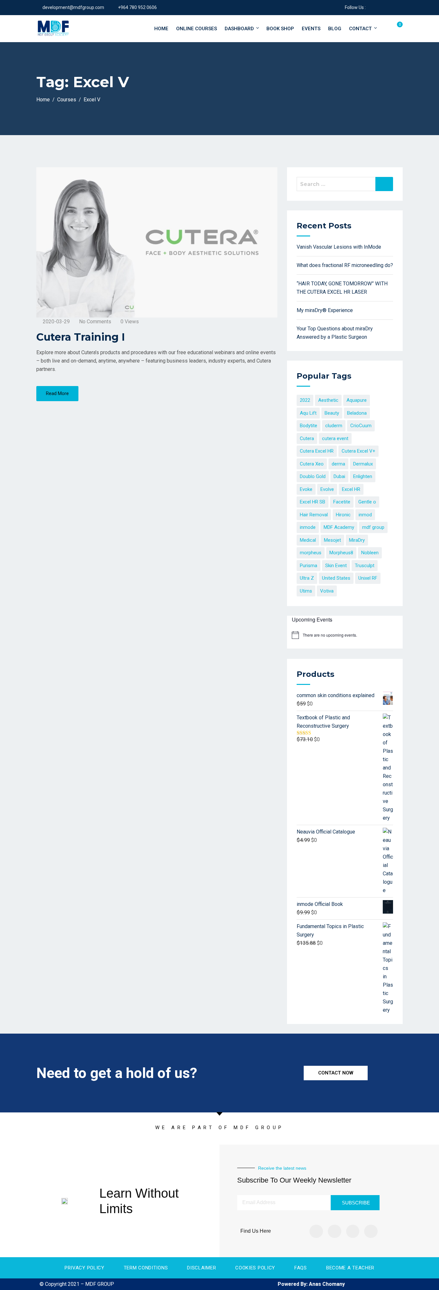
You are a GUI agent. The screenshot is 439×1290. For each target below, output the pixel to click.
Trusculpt (364, 565)
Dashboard (239, 29)
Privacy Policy (84, 1268)
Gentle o (367, 502)
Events (311, 29)
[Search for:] (345, 184)
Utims (306, 591)
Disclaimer (201, 1268)
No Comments (95, 321)
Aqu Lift (308, 413)
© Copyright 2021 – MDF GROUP (77, 1284)
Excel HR (351, 489)
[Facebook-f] (316, 1231)
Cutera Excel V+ (358, 451)
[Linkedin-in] (353, 1231)
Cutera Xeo (312, 464)
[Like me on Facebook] (370, 7)
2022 (305, 400)
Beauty (332, 413)
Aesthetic (328, 400)
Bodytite (308, 425)
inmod (365, 515)
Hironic (343, 515)
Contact (360, 29)
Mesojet (332, 540)
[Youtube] (371, 1231)
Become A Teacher (350, 1268)
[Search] (384, 184)
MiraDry (357, 540)
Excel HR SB (312, 502)
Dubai (339, 476)
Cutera (307, 438)
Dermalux (363, 464)
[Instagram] (334, 1231)
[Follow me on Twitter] (378, 7)
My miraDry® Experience (325, 310)
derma (338, 464)
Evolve (327, 489)
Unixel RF (367, 578)
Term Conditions (146, 1268)
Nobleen (370, 553)
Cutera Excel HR (317, 451)
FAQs (300, 1268)
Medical (308, 540)
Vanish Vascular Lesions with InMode (339, 247)
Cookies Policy (255, 1268)
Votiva (327, 591)
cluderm (333, 425)
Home (161, 29)
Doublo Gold (313, 476)
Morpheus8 (341, 553)
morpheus (310, 553)
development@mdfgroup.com (73, 7)
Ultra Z (307, 578)
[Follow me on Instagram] (394, 7)
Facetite (341, 502)
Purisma (308, 565)
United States (336, 578)
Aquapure (356, 400)
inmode (308, 527)
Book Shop (280, 29)
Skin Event (336, 565)
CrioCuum (361, 425)
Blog (334, 29)
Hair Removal (314, 515)
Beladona (357, 413)
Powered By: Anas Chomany (311, 1284)
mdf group (373, 527)
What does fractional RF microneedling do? (345, 265)
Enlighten (362, 476)
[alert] (330, 635)
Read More (57, 393)
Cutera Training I (80, 337)
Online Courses (196, 29)
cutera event (335, 438)
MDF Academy (339, 527)
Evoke (306, 489)
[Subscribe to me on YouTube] (386, 7)
